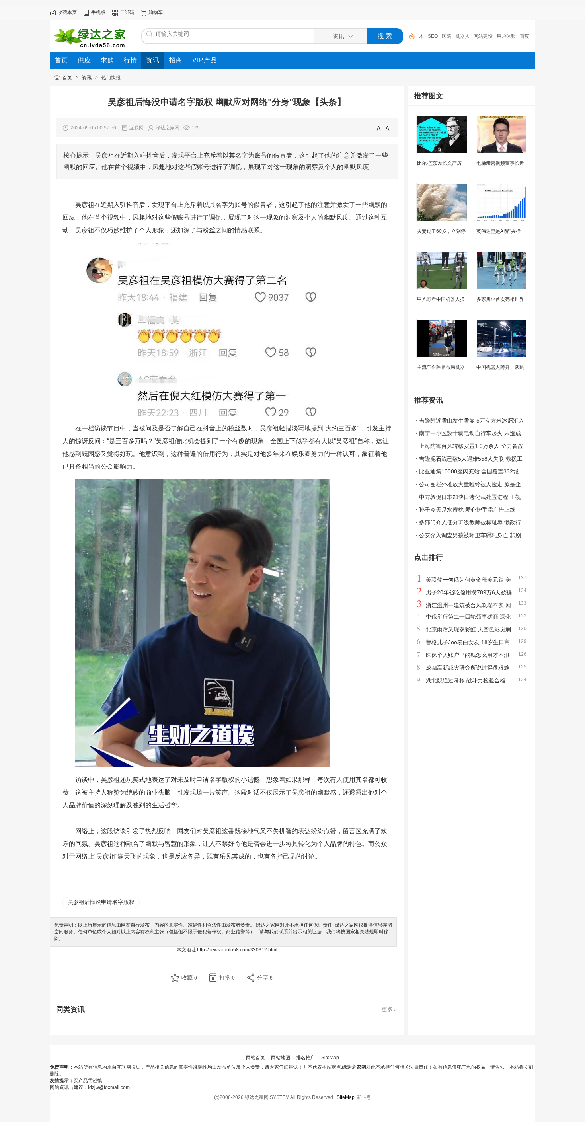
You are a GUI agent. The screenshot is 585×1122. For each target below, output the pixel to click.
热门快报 (111, 77)
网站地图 (280, 1057)
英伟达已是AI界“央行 (498, 231)
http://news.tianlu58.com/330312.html (237, 950)
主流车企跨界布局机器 (441, 367)
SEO (433, 36)
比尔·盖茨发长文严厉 (439, 163)
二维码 (127, 12)
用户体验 (506, 36)
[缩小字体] (388, 128)
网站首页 (255, 1057)
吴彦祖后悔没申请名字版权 (101, 902)
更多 (389, 1009)
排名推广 (305, 1057)
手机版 (98, 12)
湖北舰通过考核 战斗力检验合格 (465, 680)
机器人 (462, 36)
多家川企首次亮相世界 (500, 299)
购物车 (155, 12)
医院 (446, 36)
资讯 (87, 77)
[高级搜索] (409, 36)
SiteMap (330, 1057)
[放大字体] (379, 128)
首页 (67, 77)
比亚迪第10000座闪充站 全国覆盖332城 (469, 471)
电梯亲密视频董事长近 (500, 163)
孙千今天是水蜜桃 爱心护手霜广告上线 (467, 509)
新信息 (364, 1097)
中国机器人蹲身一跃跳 (500, 367)
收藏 (189, 977)
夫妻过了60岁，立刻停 (441, 231)
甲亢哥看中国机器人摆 (441, 299)
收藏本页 (67, 12)
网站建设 (483, 36)
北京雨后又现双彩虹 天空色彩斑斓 (468, 629)
